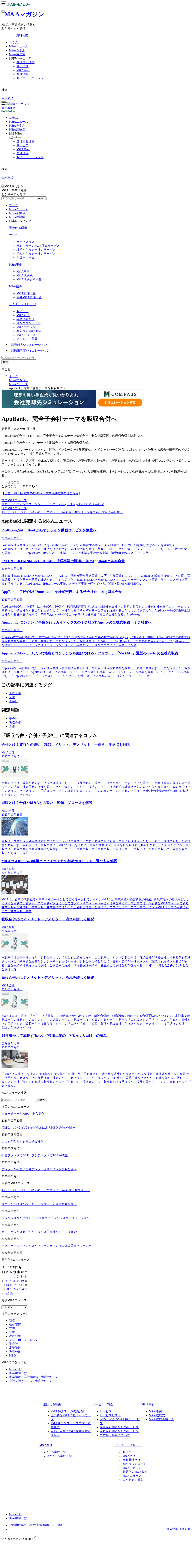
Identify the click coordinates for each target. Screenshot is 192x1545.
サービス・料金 (102, 1404)
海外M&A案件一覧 (29, 297)
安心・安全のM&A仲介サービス (38, 245)
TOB (12, 1328)
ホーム (13, 376)
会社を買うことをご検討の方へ (30, 1380)
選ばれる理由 (25, 62)
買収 (12, 1320)
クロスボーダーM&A (23, 1339)
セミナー (22, 311)
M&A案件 (15, 286)
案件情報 (22, 74)
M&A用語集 (17, 54)
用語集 (17, 129)
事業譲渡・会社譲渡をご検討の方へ (33, 1377)
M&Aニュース (18, 46)
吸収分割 (15, 1351)
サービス (22, 66)
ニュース (18, 121)
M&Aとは (23, 315)
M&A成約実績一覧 (29, 279)
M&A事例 (23, 70)
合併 (12, 697)
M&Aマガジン (26, 327)
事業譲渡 (15, 1347)
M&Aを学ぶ (17, 50)
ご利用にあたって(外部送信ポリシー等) (35, 1525)
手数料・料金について (115, 1435)
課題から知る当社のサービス (36, 249)
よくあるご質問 (27, 338)
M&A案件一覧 (26, 293)
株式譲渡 (15, 1324)
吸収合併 (15, 693)
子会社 (13, 701)
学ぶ (17, 125)
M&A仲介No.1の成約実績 (68, 1411)
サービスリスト (27, 241)
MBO (12, 1355)
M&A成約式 (24, 275)
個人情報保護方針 (178, 1529)
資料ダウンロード (28, 323)
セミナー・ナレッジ (30, 78)
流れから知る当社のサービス (36, 253)
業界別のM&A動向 (29, 331)
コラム (13, 42)
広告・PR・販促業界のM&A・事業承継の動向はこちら (41, 493)
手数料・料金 (25, 257)
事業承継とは (25, 319)
